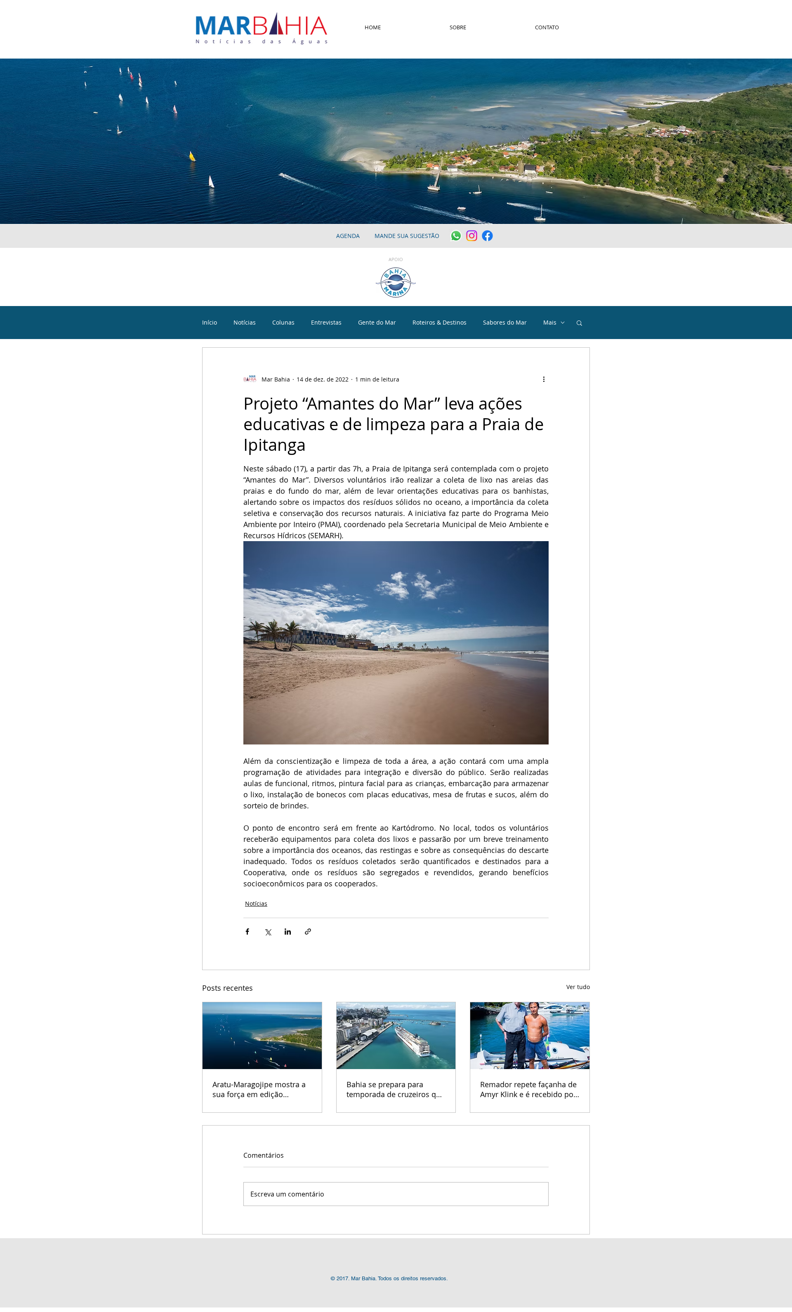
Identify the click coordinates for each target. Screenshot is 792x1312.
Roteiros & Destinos (439, 322)
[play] (775, 217)
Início (209, 322)
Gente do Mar (377, 322)
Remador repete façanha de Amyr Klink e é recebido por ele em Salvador (528, 1089)
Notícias (244, 322)
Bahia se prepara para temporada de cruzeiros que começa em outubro (395, 1089)
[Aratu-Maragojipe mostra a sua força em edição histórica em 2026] (262, 1035)
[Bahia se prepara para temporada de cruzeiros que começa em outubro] (396, 1035)
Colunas (283, 322)
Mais (549, 322)
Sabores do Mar (505, 322)
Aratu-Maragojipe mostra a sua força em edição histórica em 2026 (259, 1089)
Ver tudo (578, 987)
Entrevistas (326, 322)
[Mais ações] (544, 379)
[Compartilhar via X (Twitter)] (267, 931)
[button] (579, 322)
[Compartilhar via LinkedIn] (288, 931)
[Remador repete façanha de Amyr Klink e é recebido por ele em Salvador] (529, 1035)
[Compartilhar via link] (308, 931)
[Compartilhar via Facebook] (247, 931)
